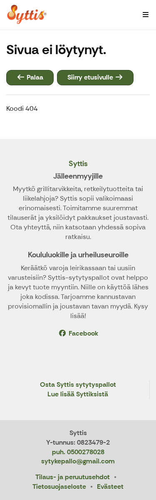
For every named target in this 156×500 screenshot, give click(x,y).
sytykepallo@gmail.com (78, 461)
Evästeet (110, 486)
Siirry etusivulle (91, 77)
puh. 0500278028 (78, 452)
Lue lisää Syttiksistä (77, 394)
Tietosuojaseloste (59, 486)
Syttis (78, 164)
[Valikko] (145, 14)
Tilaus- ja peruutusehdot (72, 477)
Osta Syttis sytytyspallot (78, 385)
